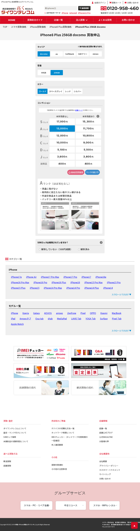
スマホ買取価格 (18, 26)
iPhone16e (100, 277)
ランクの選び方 (92, 172)
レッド (68, 91)
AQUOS (48, 313)
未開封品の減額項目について (15, 441)
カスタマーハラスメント (109, 469)
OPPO (93, 313)
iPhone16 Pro (40, 282)
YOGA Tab (91, 318)
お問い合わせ (133, 2)
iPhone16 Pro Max (20, 282)
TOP (5, 26)
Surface (104, 318)
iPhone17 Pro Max (50, 277)
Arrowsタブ (25, 318)
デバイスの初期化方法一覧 (62, 428)
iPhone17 (86, 277)
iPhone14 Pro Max (53, 287)
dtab (50, 318)
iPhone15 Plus (18, 287)
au (57, 54)
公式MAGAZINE (106, 437)
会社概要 (103, 461)
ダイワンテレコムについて (14, 428)
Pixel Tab (116, 318)
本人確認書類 (57, 444)
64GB (43, 72)
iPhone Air (31, 277)
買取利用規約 (57, 464)
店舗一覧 (58, 19)
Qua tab (39, 318)
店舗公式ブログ (106, 432)
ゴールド (42, 91)
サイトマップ (105, 474)
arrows (59, 313)
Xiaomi (103, 313)
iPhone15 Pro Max (93, 282)
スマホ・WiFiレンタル (104, 505)
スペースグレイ (55, 91)
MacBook (116, 313)
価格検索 (85, 8)
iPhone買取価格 (38, 26)
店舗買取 (7, 465)
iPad (13, 318)
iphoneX (73, 12)
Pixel (83, 313)
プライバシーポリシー (108, 465)
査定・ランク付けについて (14, 432)
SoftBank (69, 54)
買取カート (116, 2)
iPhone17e (16, 277)
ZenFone (71, 313)
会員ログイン (100, 2)
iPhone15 (34, 287)
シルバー (77, 91)
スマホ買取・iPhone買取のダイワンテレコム (25, 524)
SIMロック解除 (9, 437)
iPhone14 (108, 287)
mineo (95, 54)
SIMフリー (82, 54)
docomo (44, 54)
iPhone (65, 12)
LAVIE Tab (76, 318)
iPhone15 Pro (114, 282)
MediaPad (62, 318)
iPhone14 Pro (73, 287)
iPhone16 (75, 282)
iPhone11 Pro (84, 12)
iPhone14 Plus (91, 287)
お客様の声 (104, 441)
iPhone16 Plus (59, 282)
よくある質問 (105, 19)
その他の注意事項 (59, 469)
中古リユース (70, 505)
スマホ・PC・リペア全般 (36, 505)
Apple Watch (17, 324)
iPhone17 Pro (70, 277)
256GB (57, 72)
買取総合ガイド (35, 19)
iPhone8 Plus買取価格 (60, 26)
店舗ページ (79, 110)
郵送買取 (7, 461)
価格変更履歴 (77, 172)
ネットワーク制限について (62, 432)
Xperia (25, 313)
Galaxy (36, 313)
